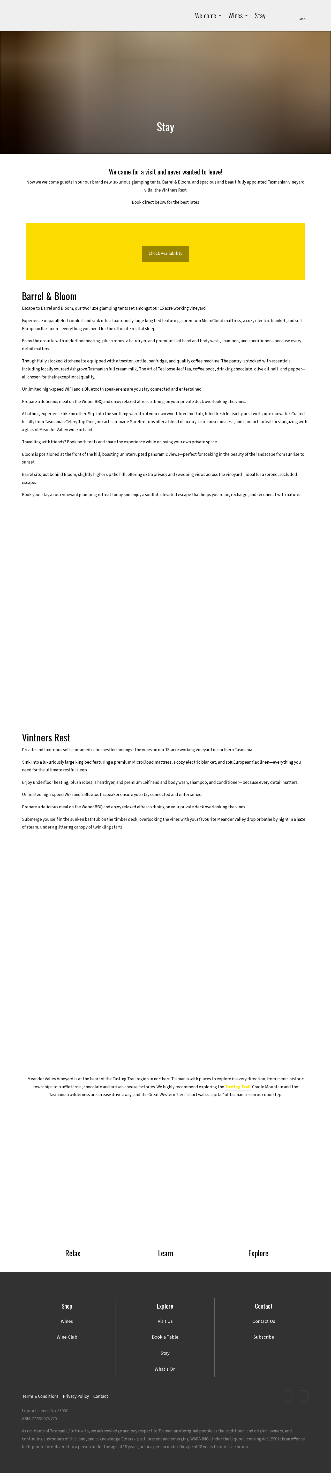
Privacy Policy (76, 1396)
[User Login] (290, 15)
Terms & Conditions (40, 1396)
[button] (208, 15)
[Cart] (275, 15)
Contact (100, 1396)
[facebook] (287, 1396)
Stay (260, 15)
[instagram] (303, 1396)
